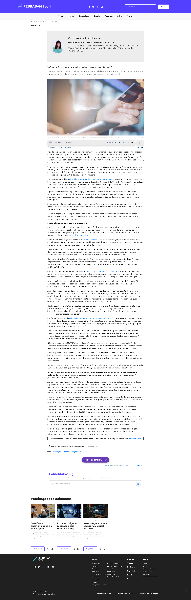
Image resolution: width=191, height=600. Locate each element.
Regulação (70, 21)
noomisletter (135, 439)
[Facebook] (98, 6)
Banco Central (127, 227)
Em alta (130, 575)
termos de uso (125, 478)
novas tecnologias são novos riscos (102, 271)
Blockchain (96, 569)
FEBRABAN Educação (149, 594)
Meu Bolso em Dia (126, 594)
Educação (95, 571)
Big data (95, 566)
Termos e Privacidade (150, 569)
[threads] (106, 6)
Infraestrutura (96, 579)
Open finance (112, 569)
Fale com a (132, 465)
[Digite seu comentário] (93, 484)
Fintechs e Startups (99, 574)
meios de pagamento (78, 235)
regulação (57, 452)
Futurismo (95, 577)
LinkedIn (124, 142)
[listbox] (95, 451)
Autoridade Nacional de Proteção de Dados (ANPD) (92, 179)
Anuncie (146, 575)
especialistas (42, 21)
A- (138, 147)
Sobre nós (146, 563)
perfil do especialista (56, 21)
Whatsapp (128, 142)
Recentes (131, 579)
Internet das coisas (114, 563)
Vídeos (130, 563)
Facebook (115, 142)
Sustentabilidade (113, 577)
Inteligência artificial (99, 585)
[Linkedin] (89, 6)
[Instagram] (93, 6)
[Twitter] (102, 6)
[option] (57, 451)
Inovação (95, 582)
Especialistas (132, 571)
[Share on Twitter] (119, 142)
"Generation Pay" (89, 240)
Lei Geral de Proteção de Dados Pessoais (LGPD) (90, 318)
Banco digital (96, 563)
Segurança (111, 574)
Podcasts (131, 567)
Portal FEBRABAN (104, 594)
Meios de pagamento (115, 566)
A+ (142, 147)
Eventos (130, 559)
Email (132, 142)
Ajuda (145, 566)
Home (33, 21)
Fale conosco (147, 571)
